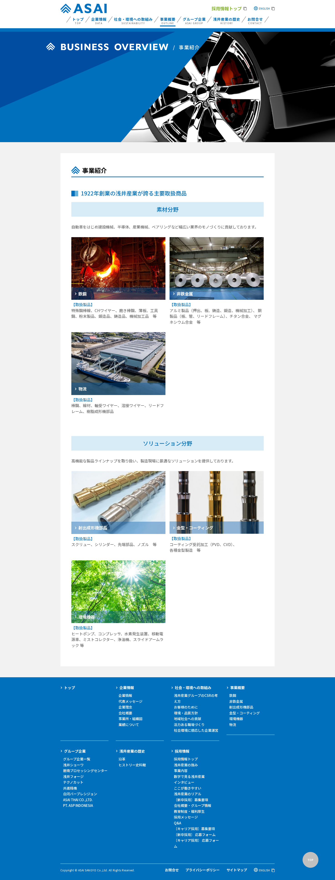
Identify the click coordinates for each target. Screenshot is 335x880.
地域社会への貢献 (187, 718)
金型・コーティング (244, 713)
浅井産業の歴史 (132, 751)
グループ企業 (75, 751)
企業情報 (126, 687)
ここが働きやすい (187, 788)
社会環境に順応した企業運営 (196, 730)
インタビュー (184, 782)
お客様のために (186, 707)
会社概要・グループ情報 (192, 805)
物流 (232, 724)
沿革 (122, 759)
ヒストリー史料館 (132, 764)
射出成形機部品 (241, 707)
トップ (69, 687)
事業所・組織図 (130, 718)
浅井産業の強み (186, 764)
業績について (129, 724)
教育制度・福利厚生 (189, 811)
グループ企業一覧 (76, 759)
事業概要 (237, 687)
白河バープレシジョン (80, 793)
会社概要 (125, 713)
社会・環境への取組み (193, 687)
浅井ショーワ (73, 764)
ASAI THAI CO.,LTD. (78, 799)
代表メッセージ (130, 701)
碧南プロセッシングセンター (85, 770)
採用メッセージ (186, 817)
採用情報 (182, 751)
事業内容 (181, 770)
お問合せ (172, 869)
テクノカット (73, 782)
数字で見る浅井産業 (189, 776)
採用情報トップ (186, 759)
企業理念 (125, 707)
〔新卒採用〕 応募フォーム (195, 834)
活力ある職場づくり (189, 724)
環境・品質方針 (186, 713)
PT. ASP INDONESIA (78, 805)
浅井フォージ (73, 776)
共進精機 (70, 788)
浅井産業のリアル (187, 793)
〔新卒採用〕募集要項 (191, 799)
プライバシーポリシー (203, 869)
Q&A (177, 823)
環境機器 (236, 718)
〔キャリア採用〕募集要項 (194, 828)
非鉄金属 (236, 701)
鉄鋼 (232, 695)
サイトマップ (237, 869)
